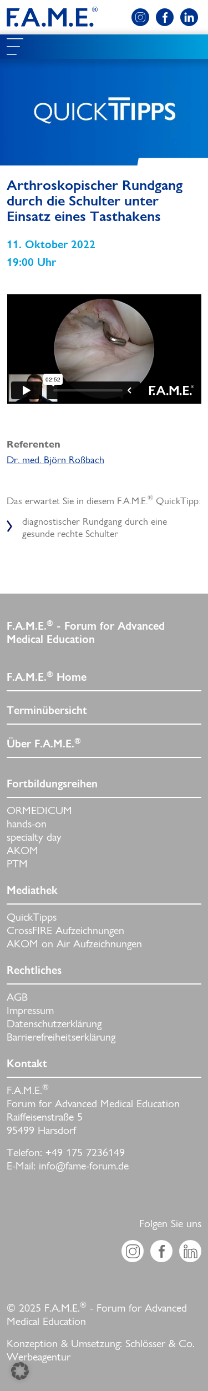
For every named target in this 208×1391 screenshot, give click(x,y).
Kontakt (27, 1064)
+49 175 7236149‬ (85, 1153)
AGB (17, 997)
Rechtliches (34, 971)
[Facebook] (165, 17)
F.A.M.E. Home (47, 677)
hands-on (27, 824)
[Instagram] (140, 17)
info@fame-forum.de (84, 1166)
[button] (20, 1371)
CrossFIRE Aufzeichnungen (65, 931)
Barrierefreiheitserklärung (61, 1037)
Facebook (161, 1251)
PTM (17, 864)
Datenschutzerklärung (54, 1024)
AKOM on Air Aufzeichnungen (74, 944)
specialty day (34, 837)
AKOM (22, 851)
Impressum (30, 1011)
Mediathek (32, 891)
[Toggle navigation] (15, 46)
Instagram (132, 1251)
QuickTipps (32, 917)
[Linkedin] (189, 17)
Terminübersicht (47, 711)
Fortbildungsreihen (52, 784)
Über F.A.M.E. (44, 744)
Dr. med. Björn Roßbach (55, 460)
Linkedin (190, 1251)
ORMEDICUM (39, 811)
